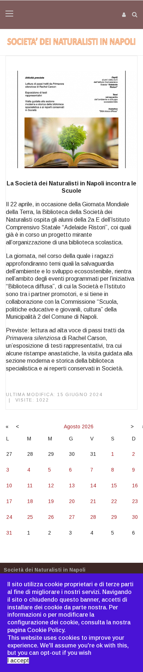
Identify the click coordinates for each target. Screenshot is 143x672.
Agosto (72, 426)
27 (72, 517)
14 (93, 485)
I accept (18, 660)
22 (114, 501)
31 (9, 533)
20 (72, 501)
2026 (88, 426)
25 (30, 517)
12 (51, 485)
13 (72, 485)
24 (9, 517)
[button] (124, 14)
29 (114, 517)
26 (51, 517)
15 (114, 485)
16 (135, 485)
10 (9, 485)
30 (135, 517)
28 (93, 517)
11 (30, 485)
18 (30, 501)
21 (93, 501)
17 (9, 501)
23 (135, 501)
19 (51, 501)
